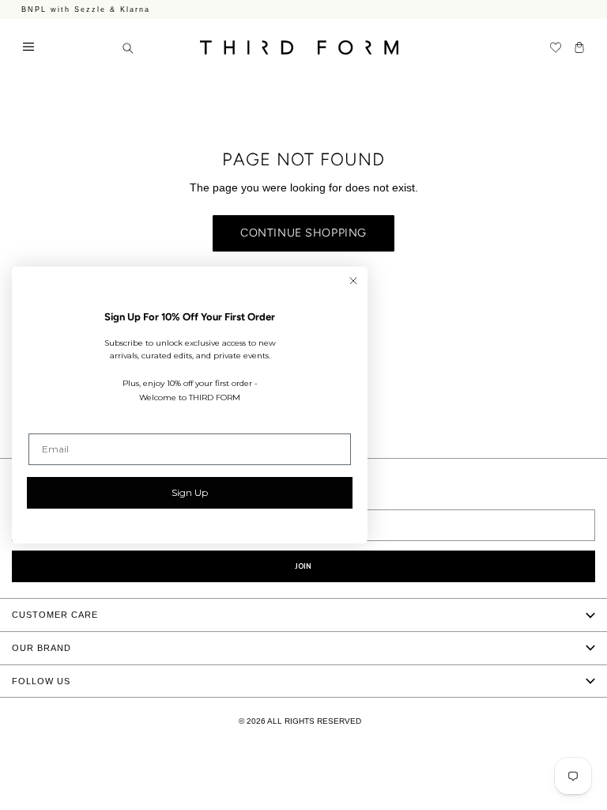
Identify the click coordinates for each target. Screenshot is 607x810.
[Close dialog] (353, 281)
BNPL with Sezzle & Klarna (85, 9)
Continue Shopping (303, 233)
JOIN (303, 566)
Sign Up (190, 492)
